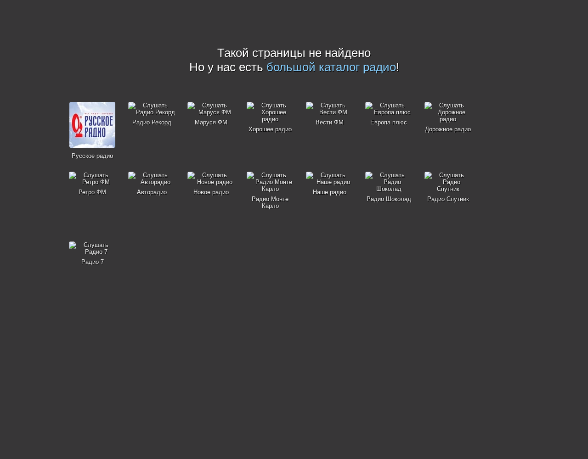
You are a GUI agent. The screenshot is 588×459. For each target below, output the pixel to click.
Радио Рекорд (151, 122)
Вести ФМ (330, 122)
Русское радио (92, 155)
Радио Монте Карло (270, 202)
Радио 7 (92, 261)
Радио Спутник (448, 199)
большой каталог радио (331, 67)
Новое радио (211, 192)
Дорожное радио (448, 129)
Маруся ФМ (211, 122)
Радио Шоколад (389, 199)
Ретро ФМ (92, 192)
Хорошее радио (270, 129)
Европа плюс (388, 122)
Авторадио (152, 192)
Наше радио (329, 192)
